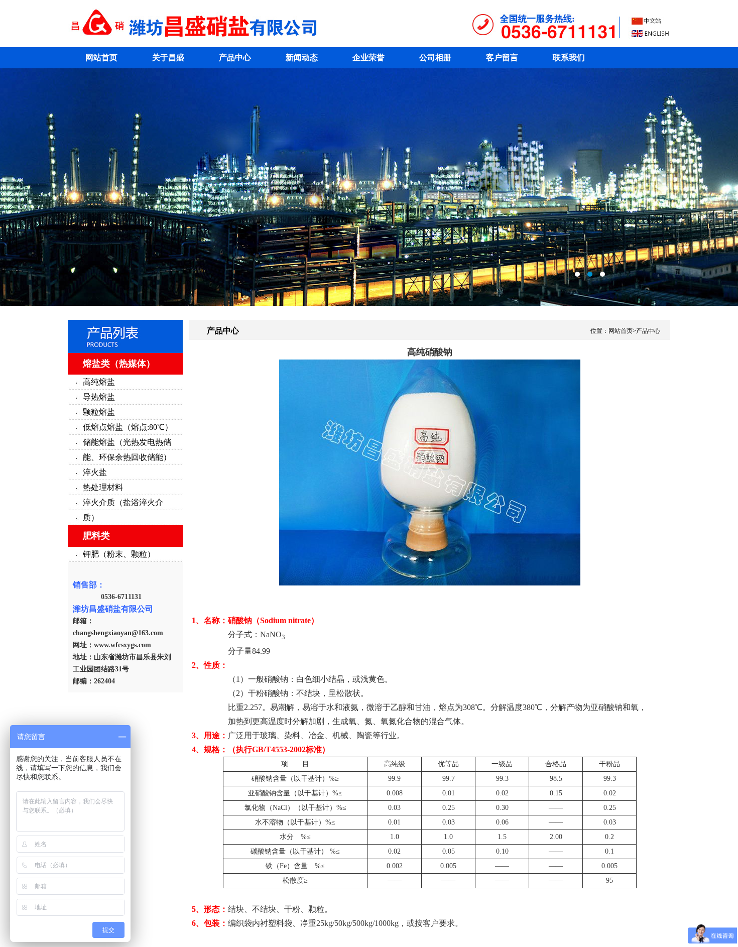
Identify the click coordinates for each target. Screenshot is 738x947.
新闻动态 (302, 57)
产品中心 (235, 57)
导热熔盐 (99, 397)
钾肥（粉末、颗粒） (119, 554)
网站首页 (101, 57)
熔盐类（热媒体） (119, 364)
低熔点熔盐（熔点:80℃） (128, 427)
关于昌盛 (168, 57)
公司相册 (435, 57)
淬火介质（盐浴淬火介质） (123, 510)
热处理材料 (103, 487)
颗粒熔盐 (99, 412)
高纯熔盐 (99, 382)
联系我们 (569, 57)
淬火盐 (95, 472)
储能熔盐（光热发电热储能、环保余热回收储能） (127, 449)
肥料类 (96, 536)
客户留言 (502, 57)
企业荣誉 (368, 57)
